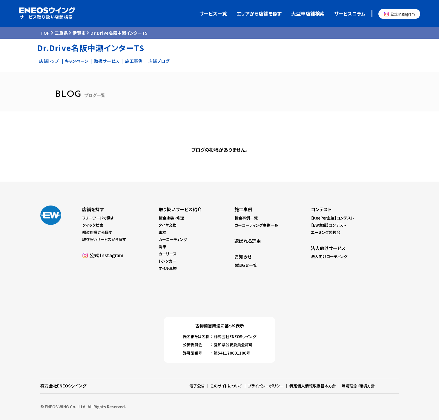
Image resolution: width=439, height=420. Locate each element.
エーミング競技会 (325, 232)
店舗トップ (49, 61)
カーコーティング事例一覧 (256, 225)
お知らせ (242, 256)
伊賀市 (79, 33)
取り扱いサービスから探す (104, 239)
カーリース (167, 254)
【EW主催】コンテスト (328, 225)
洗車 (162, 246)
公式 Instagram (402, 13)
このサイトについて (226, 386)
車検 (162, 232)
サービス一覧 (213, 13)
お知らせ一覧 (245, 265)
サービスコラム (350, 13)
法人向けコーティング (329, 256)
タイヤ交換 (167, 225)
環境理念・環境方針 (358, 386)
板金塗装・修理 (171, 218)
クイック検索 (92, 225)
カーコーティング (173, 239)
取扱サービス (106, 61)
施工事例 (134, 61)
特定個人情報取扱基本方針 (312, 386)
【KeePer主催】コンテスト (332, 218)
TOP (45, 33)
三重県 (61, 33)
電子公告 (197, 386)
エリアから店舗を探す (259, 13)
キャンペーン (76, 61)
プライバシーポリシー (266, 386)
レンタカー (167, 261)
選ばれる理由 (247, 241)
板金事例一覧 (246, 218)
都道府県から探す (97, 232)
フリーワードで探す (98, 218)
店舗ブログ (159, 61)
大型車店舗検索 (308, 13)
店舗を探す (93, 209)
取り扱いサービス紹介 (180, 209)
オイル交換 (168, 268)
